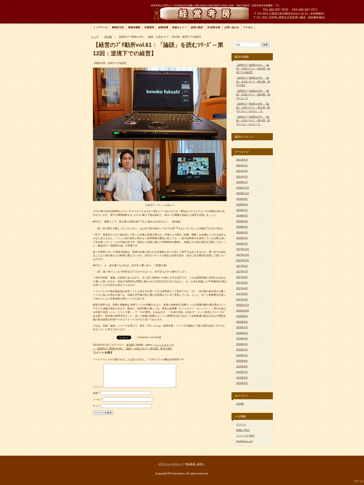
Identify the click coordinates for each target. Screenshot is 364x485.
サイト (96, 406)
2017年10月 (242, 260)
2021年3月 (242, 176)
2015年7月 (242, 372)
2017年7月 (242, 271)
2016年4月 (242, 338)
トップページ (100, 27)
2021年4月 (242, 171)
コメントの (245, 435)
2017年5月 (242, 282)
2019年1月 (242, 182)
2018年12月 (242, 187)
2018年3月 (242, 232)
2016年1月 (242, 355)
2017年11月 (242, 254)
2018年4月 (242, 226)
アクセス (248, 27)
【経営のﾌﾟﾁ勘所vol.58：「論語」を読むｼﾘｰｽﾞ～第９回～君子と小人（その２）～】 (253, 107)
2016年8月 (242, 321)
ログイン (241, 424)
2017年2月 (242, 293)
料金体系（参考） (195, 464)
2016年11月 (242, 305)
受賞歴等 (149, 27)
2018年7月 (242, 210)
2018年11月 (242, 193)
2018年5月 (242, 221)
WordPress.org (244, 441)
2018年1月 (242, 243)
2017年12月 (242, 249)
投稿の (242, 430)
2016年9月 (242, 316)
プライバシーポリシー (170, 464)
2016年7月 (242, 327)
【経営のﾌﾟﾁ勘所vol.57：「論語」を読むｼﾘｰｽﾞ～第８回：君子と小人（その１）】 (253, 120)
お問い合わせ (231, 27)
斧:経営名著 (213, 27)
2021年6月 (242, 159)
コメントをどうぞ (164, 344)
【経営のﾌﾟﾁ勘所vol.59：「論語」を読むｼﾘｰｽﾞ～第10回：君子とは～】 (253, 95)
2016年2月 (242, 349)
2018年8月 (242, 204)
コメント (98, 386)
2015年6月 (242, 377)
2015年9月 (242, 360)
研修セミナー (179, 27)
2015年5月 (242, 383)
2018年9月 (242, 199)
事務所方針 (118, 27)
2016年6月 (242, 333)
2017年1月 (242, 299)
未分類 (130, 344)
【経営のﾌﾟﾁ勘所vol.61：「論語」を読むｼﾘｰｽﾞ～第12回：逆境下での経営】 (253, 69)
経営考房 (200, 13)
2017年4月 (242, 288)
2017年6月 (242, 277)
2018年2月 (242, 238)
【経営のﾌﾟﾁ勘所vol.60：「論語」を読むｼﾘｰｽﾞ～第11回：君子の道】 (133, 348)
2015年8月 (242, 366)
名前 (96, 393)
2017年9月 (242, 266)
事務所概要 (134, 27)
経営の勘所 (197, 27)
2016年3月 (242, 344)
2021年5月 (242, 165)
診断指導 (163, 27)
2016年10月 (242, 310)
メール (97, 399)
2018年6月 (242, 215)
